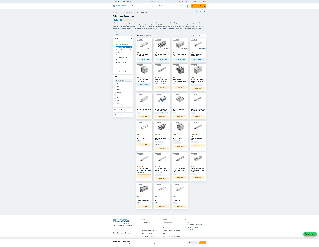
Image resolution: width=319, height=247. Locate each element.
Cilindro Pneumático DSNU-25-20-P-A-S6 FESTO (144, 169)
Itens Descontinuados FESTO (170, 225)
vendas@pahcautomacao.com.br (132, 1)
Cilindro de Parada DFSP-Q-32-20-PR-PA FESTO (162, 109)
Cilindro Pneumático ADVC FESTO (142, 80)
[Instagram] (180, 1)
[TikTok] (189, 1)
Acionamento (117, 115)
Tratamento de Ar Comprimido (123, 65)
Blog (200, 1)
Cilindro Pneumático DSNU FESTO (196, 55)
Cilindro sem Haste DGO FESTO (161, 199)
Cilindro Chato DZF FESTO (144, 109)
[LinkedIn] (184, 1)
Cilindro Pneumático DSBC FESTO (142, 55)
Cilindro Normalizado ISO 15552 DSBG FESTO (144, 137)
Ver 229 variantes (144, 59)
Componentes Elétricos (148, 233)
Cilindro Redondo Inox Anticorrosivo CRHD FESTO (179, 170)
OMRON (144, 6)
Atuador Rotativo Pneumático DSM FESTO (179, 80)
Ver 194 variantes (162, 59)
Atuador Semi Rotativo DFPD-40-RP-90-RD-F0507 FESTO (197, 81)
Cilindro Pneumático (123, 47)
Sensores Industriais (147, 228)
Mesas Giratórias (123, 55)
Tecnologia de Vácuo (123, 60)
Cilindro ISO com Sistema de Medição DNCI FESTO (198, 109)
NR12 (164, 233)
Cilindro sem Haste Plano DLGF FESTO (180, 199)
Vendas (145, 1)
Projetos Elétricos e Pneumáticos (171, 230)
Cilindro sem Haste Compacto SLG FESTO (143, 199)
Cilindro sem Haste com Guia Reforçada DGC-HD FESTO (197, 170)
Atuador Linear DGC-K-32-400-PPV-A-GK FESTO (162, 80)
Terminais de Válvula (123, 62)
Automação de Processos (161, 6)
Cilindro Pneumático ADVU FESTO (160, 55)
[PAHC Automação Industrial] (120, 6)
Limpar (131, 34)
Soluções (150, 6)
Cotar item (162, 87)
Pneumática (129, 12)
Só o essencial (193, 243)
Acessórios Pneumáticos (123, 44)
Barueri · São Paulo (192, 230)
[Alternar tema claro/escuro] (187, 6)
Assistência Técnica (155, 1)
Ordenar (194, 35)
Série (115, 76)
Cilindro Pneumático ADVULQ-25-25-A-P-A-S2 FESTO (161, 138)
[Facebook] (182, 1)
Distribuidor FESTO (147, 222)
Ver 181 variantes (180, 59)
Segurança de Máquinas (148, 230)
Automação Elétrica (168, 228)
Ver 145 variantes (198, 59)
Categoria (116, 38)
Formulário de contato (192, 227)
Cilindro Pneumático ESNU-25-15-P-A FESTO (161, 169)
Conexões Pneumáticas (123, 49)
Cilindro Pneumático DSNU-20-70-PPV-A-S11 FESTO (197, 138)
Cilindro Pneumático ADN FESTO (180, 55)
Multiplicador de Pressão (123, 57)
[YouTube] (186, 1)
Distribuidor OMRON (147, 225)
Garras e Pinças (123, 52)
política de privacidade (118, 244)
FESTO (138, 6)
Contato (204, 1)
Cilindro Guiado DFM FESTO (178, 109)
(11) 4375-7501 (117, 1)
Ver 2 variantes (144, 84)
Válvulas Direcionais (123, 71)
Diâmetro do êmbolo (119, 110)
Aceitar (203, 243)
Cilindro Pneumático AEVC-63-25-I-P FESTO (179, 137)
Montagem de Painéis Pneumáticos (172, 236)
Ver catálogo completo (148, 236)
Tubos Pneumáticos (123, 69)
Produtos (132, 6)
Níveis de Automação (175, 6)
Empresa (195, 1)
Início (115, 12)
